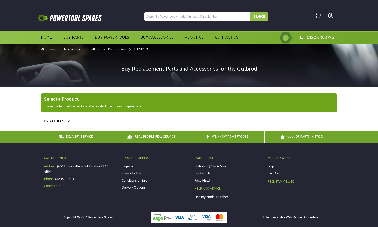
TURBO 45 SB (143, 49)
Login (271, 166)
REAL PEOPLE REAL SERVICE (155, 136)
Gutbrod (94, 49)
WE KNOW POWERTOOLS (230, 136)
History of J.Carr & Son (210, 166)
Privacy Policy (131, 173)
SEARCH (259, 16)
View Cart (274, 173)
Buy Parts (73, 37)
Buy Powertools (112, 37)
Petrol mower (117, 49)
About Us (194, 37)
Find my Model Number (211, 197)
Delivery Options (133, 188)
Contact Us (226, 37)
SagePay (128, 166)
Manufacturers (72, 49)
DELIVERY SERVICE (79, 136)
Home (46, 37)
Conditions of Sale (134, 180)
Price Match (203, 180)
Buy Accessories (157, 37)
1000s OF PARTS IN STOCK (305, 136)
